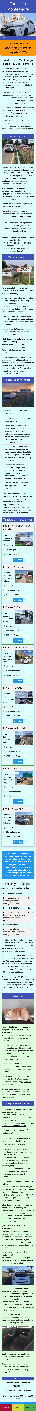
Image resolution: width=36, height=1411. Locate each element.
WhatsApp (18, 1407)
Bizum (25, 231)
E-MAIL (6, 1407)
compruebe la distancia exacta (14, 103)
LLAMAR (30, 1407)
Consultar (18, 560)
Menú (4, 38)
